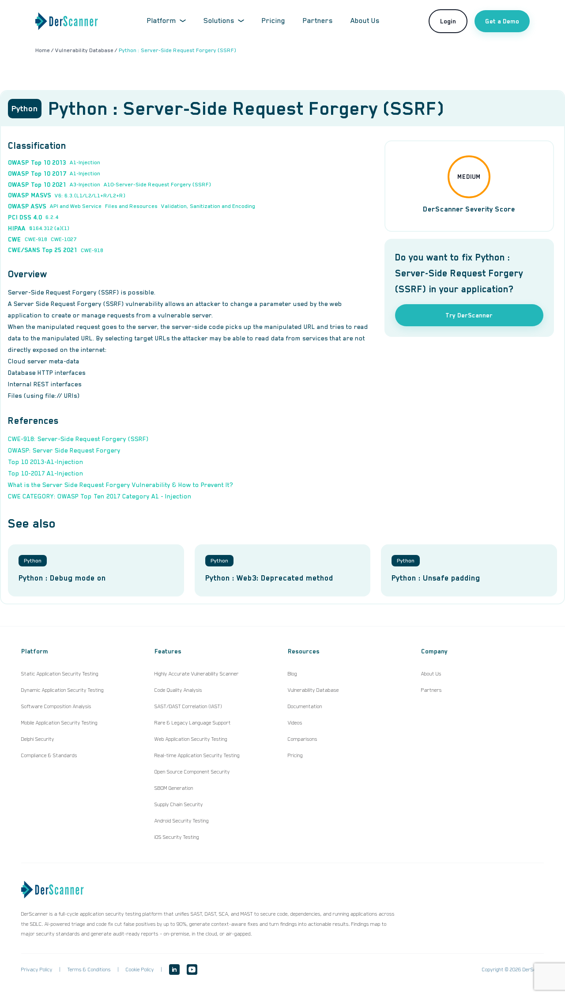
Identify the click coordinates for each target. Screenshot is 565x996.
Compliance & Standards (49, 755)
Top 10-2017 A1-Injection (45, 473)
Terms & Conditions (89, 969)
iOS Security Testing (176, 837)
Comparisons (302, 739)
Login (448, 21)
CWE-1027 (63, 239)
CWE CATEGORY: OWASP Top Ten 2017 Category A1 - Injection (100, 496)
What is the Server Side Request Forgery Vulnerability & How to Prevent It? (120, 484)
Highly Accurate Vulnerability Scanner (196, 674)
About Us (365, 21)
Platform (161, 21)
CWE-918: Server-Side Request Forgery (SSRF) (78, 438)
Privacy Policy (37, 969)
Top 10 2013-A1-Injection (45, 461)
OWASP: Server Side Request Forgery (64, 450)
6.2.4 (51, 217)
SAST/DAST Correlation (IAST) (188, 706)
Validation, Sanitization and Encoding (208, 206)
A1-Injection (85, 162)
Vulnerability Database (313, 690)
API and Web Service (76, 206)
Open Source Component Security (192, 772)
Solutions (218, 21)
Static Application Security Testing (59, 674)
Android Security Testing (181, 821)
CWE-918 (36, 239)
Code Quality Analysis (178, 690)
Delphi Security (37, 739)
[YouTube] (192, 969)
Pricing (273, 21)
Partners (318, 21)
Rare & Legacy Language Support (192, 723)
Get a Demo (502, 21)
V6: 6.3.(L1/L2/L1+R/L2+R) (90, 195)
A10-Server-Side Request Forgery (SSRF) (157, 184)
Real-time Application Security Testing (197, 755)
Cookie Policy (140, 969)
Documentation (305, 706)
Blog (292, 674)
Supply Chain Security (178, 804)
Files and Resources (131, 206)
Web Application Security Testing (190, 739)
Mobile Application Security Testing (59, 723)
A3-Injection (85, 184)
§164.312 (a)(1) (49, 228)
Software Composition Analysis (56, 706)
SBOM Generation (173, 788)
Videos (295, 723)
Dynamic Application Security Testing (62, 690)
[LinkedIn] (174, 969)
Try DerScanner (469, 315)
